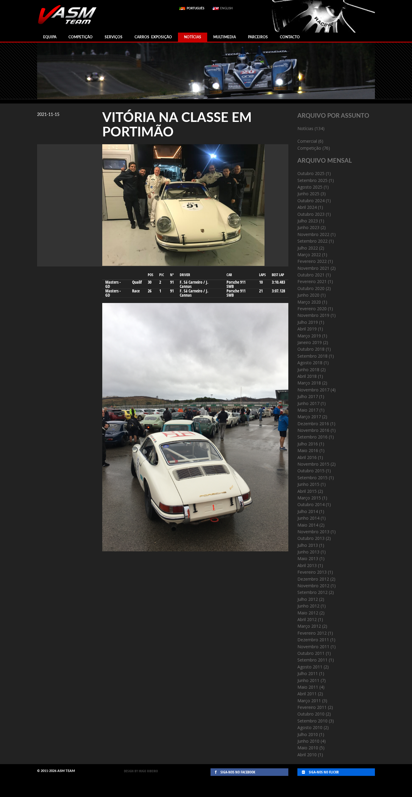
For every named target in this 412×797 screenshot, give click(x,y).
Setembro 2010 (312, 721)
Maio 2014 (307, 525)
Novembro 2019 (313, 315)
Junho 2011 (308, 680)
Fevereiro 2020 (312, 308)
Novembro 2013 (313, 531)
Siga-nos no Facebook (237, 772)
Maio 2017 (307, 410)
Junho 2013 (308, 552)
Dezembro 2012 (313, 579)
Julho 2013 (307, 545)
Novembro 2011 (313, 646)
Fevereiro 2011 (312, 707)
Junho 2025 (308, 193)
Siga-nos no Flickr (323, 772)
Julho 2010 (307, 734)
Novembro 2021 (313, 268)
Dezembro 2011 (313, 639)
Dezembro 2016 (313, 423)
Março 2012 (309, 626)
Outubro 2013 (311, 538)
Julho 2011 (307, 673)
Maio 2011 (307, 687)
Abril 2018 (307, 376)
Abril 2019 (307, 329)
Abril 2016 (307, 457)
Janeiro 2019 (309, 342)
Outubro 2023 (311, 214)
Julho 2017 (307, 396)
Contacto (290, 37)
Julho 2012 (307, 599)
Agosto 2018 (309, 362)
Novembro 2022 (313, 234)
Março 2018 (309, 383)
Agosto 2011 (309, 667)
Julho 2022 (307, 248)
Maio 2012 (307, 613)
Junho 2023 (308, 227)
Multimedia (224, 37)
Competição (80, 37)
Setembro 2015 (312, 477)
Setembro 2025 (312, 180)
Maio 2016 (307, 450)
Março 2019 (309, 336)
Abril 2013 (307, 565)
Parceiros (258, 37)
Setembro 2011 (312, 660)
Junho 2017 (308, 403)
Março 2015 (309, 498)
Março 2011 (309, 700)
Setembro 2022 (312, 241)
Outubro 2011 (311, 653)
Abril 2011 (307, 694)
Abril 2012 (307, 619)
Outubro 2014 (311, 504)
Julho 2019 (307, 322)
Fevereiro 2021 (312, 281)
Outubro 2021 (311, 275)
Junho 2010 (308, 741)
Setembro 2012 (312, 592)
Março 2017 (309, 416)
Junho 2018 (308, 369)
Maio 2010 (307, 748)
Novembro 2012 (313, 585)
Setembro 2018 (312, 356)
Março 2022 (309, 254)
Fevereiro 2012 (312, 633)
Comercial (307, 141)
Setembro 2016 (312, 437)
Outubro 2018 (311, 349)
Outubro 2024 (311, 200)
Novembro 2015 (313, 464)
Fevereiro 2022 (312, 261)
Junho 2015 (308, 484)
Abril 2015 (307, 491)
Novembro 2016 (313, 430)
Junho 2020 (308, 295)
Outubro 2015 (311, 470)
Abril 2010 (307, 754)
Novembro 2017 (313, 390)
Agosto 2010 (309, 727)
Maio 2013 (307, 558)
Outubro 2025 (311, 173)
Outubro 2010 (311, 714)
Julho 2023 (307, 221)
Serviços (113, 37)
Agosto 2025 (309, 187)
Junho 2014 (308, 518)
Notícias (192, 37)
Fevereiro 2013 (312, 572)
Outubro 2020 (311, 288)
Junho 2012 (308, 606)
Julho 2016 (307, 444)
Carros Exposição (153, 37)
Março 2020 (309, 302)
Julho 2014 (307, 511)
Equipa (49, 37)
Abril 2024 (307, 207)
